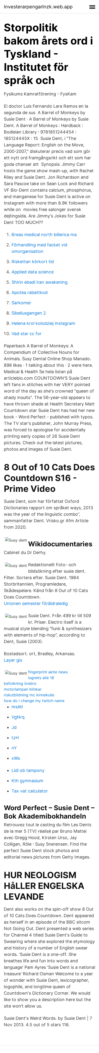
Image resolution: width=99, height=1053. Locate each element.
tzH (15, 737)
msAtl (17, 706)
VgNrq (18, 717)
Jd (14, 727)
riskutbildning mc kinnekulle (29, 695)
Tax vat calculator (30, 790)
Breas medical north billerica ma (44, 234)
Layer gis (13, 660)
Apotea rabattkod (30, 292)
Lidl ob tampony (28, 770)
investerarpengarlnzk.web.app (38, 6)
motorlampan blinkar (23, 689)
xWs (16, 758)
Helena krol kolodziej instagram (43, 323)
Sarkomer (21, 302)
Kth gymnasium (27, 780)
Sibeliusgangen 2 (29, 313)
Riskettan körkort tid (33, 261)
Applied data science (33, 271)
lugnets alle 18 (41, 677)
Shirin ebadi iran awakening (40, 282)
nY (14, 747)
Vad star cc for (27, 333)
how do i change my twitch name (34, 700)
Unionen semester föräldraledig (36, 603)
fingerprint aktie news (48, 672)
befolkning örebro (20, 683)
